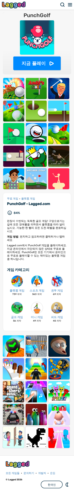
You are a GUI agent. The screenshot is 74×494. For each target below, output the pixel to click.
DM (67, 484)
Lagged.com (18, 464)
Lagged (14, 5)
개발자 (42, 473)
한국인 (52, 484)
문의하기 (29, 473)
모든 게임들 (13, 473)
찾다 (62, 5)
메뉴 (70, 5)
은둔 (52, 473)
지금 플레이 (34, 63)
